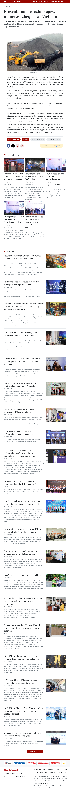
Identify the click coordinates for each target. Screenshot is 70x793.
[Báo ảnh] (47, 763)
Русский (60, 1)
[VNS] (11, 763)
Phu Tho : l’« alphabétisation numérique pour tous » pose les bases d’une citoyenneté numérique (23, 601)
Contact (66, 772)
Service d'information (50, 772)
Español (52, 1)
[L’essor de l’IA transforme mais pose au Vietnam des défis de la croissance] (56, 415)
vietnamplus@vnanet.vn (43, 783)
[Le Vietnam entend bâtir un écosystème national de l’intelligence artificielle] (56, 338)
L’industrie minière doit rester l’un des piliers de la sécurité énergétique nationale (13, 177)
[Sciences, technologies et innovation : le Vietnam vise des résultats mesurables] (56, 556)
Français (46, 1)
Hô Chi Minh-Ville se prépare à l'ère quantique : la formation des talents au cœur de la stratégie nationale (23, 711)
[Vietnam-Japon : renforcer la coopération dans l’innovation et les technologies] (56, 738)
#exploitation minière (13, 139)
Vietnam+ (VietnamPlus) (17, 1)
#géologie (25, 139)
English (41, 1)
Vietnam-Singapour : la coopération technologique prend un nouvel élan (19, 432)
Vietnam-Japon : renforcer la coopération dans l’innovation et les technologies (23, 734)
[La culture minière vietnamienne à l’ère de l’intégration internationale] (35, 165)
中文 (56, 1)
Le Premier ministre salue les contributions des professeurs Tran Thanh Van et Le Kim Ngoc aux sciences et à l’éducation (24, 306)
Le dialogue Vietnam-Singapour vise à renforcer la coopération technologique (20, 384)
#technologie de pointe (38, 139)
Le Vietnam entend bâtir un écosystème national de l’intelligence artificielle (20, 334)
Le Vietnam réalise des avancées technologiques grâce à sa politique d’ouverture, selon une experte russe (19, 453)
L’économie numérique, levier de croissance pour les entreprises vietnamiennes (22, 257)
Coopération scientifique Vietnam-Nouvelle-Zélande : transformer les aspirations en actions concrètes (24, 628)
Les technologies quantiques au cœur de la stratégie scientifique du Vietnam (22, 283)
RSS (62, 769)
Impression (17, 146)
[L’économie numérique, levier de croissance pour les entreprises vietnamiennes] (56, 261)
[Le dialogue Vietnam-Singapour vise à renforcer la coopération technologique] (56, 389)
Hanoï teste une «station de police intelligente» (24, 575)
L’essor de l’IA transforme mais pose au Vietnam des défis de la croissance (20, 410)
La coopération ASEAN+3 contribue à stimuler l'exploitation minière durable (14, 220)
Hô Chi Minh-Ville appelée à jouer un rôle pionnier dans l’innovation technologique (21, 657)
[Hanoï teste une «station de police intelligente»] (56, 580)
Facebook (8, 146)
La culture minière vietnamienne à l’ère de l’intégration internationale (34, 177)
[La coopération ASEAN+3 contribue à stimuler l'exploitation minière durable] (14, 208)
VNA (41, 772)
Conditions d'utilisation (53, 769)
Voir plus (10, 252)
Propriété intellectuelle (39, 769)
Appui (66, 769)
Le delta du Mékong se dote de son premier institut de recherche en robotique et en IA (22, 502)
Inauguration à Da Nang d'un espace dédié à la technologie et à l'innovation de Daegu (23, 530)
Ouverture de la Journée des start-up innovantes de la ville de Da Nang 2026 (20, 482)
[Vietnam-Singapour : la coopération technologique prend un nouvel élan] (56, 437)
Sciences (7, 6)
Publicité (60, 772)
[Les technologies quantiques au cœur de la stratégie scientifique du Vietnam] (56, 287)
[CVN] (23, 763)
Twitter (13, 146)
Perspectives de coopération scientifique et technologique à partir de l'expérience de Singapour (22, 361)
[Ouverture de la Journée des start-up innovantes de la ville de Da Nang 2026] (56, 486)
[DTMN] (34, 763)
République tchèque (54, 139)
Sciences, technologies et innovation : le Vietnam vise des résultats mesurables (20, 552)
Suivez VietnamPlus (47, 146)
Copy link (22, 146)
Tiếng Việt (35, 1)
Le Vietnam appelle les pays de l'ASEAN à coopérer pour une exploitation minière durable (34, 222)
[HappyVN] (58, 763)
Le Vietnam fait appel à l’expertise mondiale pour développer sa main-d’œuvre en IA (22, 681)
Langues (36, 772)
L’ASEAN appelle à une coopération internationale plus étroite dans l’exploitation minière (55, 179)
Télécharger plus (35, 751)
